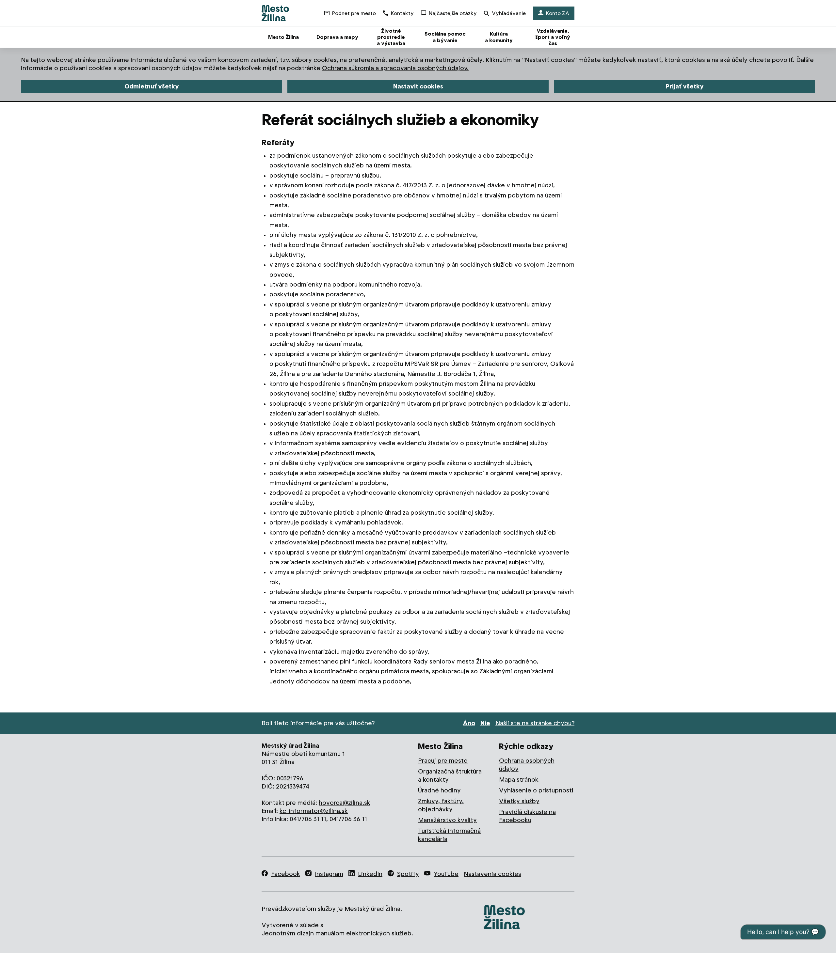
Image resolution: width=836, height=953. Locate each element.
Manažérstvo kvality (447, 820)
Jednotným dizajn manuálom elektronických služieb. (337, 933)
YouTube (446, 874)
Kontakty (402, 13)
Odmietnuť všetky (151, 86)
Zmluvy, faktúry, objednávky (441, 805)
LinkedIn (370, 874)
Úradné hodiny (439, 790)
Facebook (285, 874)
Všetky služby (519, 801)
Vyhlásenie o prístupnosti (536, 790)
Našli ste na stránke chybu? (534, 723)
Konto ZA (557, 13)
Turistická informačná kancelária (449, 835)
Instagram (329, 874)
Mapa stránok (519, 779)
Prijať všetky (685, 86)
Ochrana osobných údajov (527, 765)
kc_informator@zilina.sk (314, 811)
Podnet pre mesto (354, 13)
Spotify (408, 874)
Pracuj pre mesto (443, 761)
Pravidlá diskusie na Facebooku (527, 816)
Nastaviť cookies (418, 86)
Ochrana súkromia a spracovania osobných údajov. (395, 68)
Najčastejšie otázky (453, 13)
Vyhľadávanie (509, 13)
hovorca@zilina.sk (344, 803)
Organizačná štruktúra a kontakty (450, 775)
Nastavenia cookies (492, 874)
